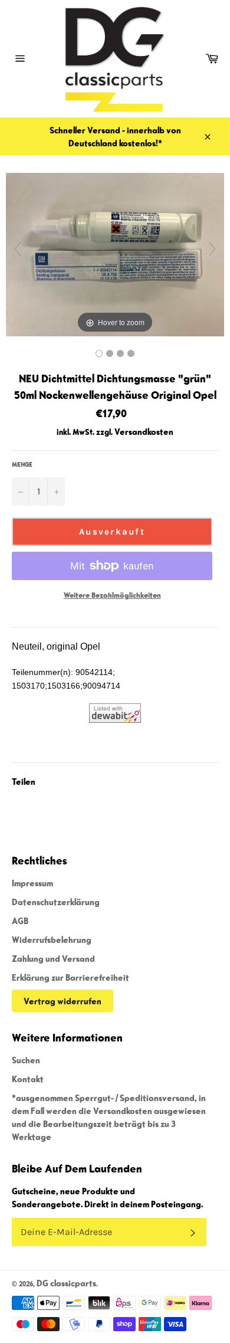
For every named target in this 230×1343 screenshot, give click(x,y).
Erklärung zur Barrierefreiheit (70, 977)
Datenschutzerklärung (56, 902)
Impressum (32, 883)
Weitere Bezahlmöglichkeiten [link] (112, 595)
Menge (22, 464)
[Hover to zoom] (115, 253)
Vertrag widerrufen (62, 1001)
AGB (20, 920)
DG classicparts (66, 1283)
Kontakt (28, 1079)
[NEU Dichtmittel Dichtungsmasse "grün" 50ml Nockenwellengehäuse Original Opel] (99, 353)
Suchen (26, 1060)
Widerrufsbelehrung (51, 939)
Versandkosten (143, 431)
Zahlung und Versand (53, 958)
